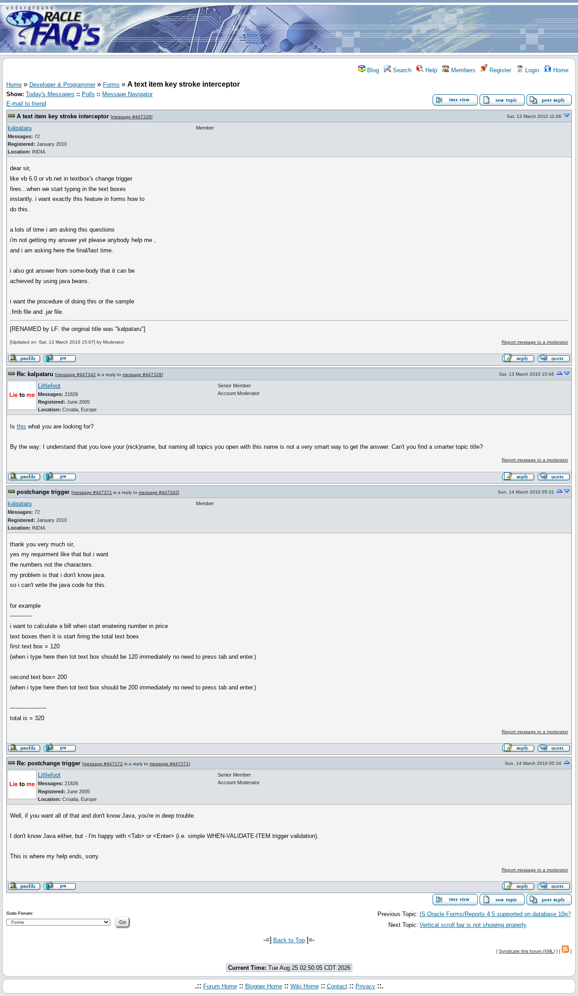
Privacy (365, 986)
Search (401, 70)
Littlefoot (49, 385)
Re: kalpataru (35, 374)
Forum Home (220, 986)
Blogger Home (263, 986)
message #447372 (103, 763)
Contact (337, 986)
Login (531, 70)
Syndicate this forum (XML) (527, 951)
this (21, 426)
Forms (111, 84)
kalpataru (20, 128)
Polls (88, 94)
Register (499, 70)
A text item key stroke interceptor (63, 116)
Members (462, 70)
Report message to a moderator (535, 342)
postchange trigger (43, 492)
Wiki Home (304, 986)
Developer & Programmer (62, 84)
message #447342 (76, 374)
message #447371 (92, 492)
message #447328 (131, 116)
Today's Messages (50, 94)
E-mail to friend (26, 103)
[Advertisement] (342, 28)
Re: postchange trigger (48, 763)
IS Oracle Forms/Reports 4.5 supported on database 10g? (495, 914)
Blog (372, 70)
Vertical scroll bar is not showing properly (473, 925)
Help (430, 70)
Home (560, 70)
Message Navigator (127, 94)
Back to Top (289, 940)
